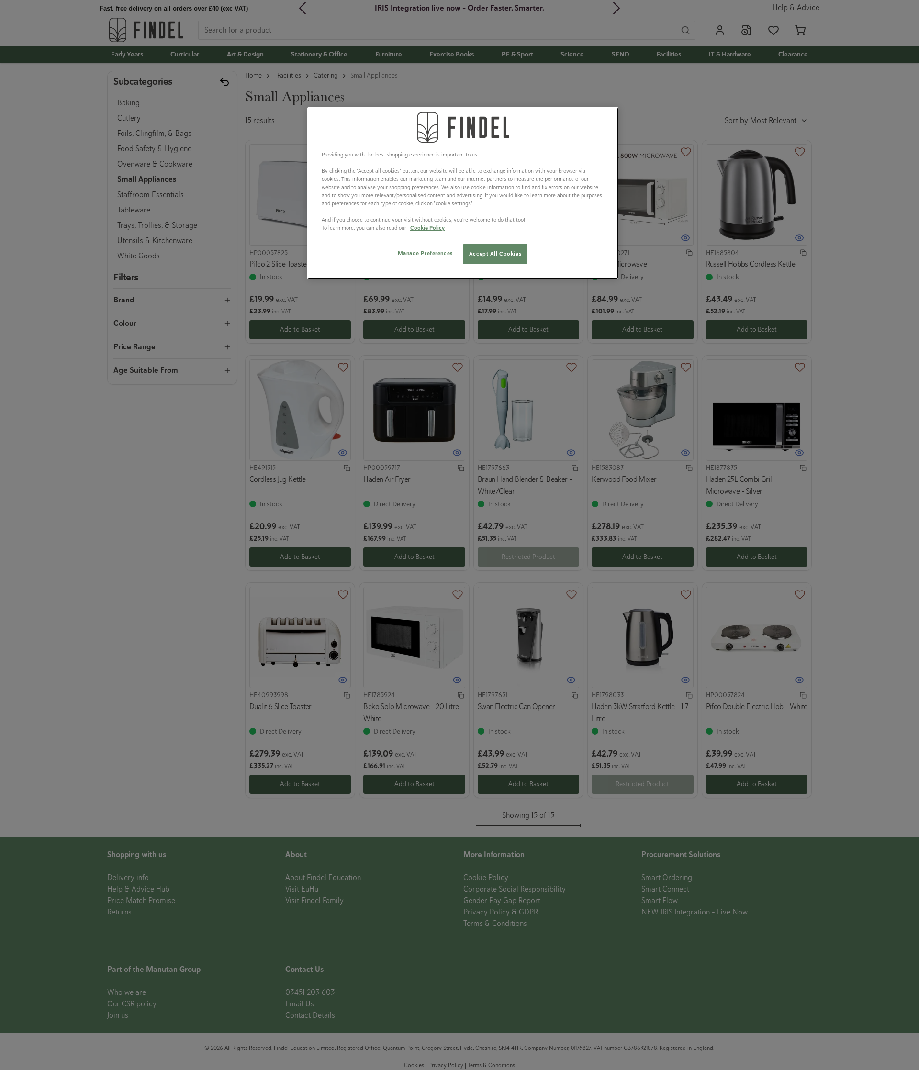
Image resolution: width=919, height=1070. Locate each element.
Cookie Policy (427, 227)
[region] (462, 193)
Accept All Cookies (495, 253)
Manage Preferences (425, 253)
